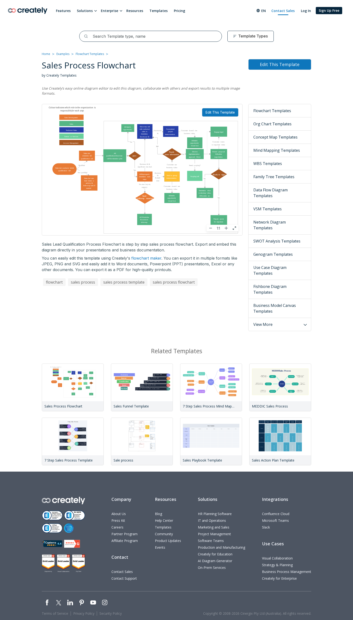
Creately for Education (215, 554)
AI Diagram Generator (215, 561)
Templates (158, 10)
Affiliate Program (124, 540)
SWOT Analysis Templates (276, 241)
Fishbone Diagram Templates (269, 289)
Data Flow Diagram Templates (270, 192)
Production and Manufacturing (221, 547)
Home (46, 54)
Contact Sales (283, 10)
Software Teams (211, 540)
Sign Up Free (329, 10)
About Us (118, 513)
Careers (117, 527)
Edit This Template (220, 112)
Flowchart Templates (90, 54)
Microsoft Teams (275, 520)
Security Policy (110, 613)
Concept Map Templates (275, 137)
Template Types (253, 36)
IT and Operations (212, 520)
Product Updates (168, 540)
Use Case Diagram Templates (269, 270)
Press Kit (118, 520)
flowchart (54, 282)
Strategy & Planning (277, 565)
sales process (83, 282)
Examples (62, 54)
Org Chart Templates (272, 124)
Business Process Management (286, 571)
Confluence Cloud (275, 513)
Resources (134, 10)
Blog (158, 513)
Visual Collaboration (277, 558)
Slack (266, 527)
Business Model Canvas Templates (274, 308)
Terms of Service (55, 613)
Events (160, 547)
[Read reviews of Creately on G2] (72, 544)
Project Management (214, 534)
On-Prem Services (212, 567)
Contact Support (124, 578)
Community (164, 534)
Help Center (164, 520)
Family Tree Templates (273, 176)
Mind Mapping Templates (276, 150)
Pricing (179, 10)
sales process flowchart (174, 282)
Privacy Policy (83, 613)
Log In (306, 10)
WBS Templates (267, 163)
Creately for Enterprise (279, 578)
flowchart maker (146, 258)
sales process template (124, 282)
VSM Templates (267, 209)
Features (63, 10)
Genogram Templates (273, 254)
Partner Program (124, 534)
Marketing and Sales (213, 527)
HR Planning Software (215, 513)
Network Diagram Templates (269, 225)
